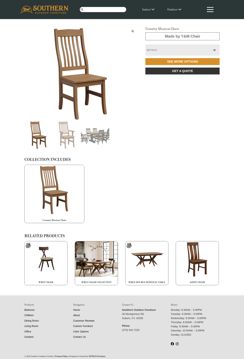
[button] (133, 31)
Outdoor (172, 9)
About (76, 315)
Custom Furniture (83, 326)
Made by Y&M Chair (182, 36)
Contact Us (79, 336)
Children (29, 315)
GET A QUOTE (182, 71)
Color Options (81, 331)
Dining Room (31, 320)
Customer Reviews (83, 320)
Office (27, 331)
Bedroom (29, 309)
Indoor (146, 9)
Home (76, 309)
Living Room (31, 326)
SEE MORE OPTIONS (182, 61)
